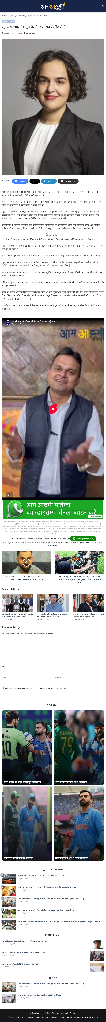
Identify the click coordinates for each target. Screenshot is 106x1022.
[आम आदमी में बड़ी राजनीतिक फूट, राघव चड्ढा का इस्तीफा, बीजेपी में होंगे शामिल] (53, 603)
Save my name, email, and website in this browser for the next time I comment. (36, 688)
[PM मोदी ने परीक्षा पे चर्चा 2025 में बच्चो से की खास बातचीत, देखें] (97, 956)
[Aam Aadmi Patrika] (53, 6)
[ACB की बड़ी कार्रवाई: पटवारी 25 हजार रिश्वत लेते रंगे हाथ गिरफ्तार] (9, 998)
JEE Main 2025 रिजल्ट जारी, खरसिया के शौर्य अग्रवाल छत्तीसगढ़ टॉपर (25, 941)
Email (5, 677)
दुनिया (11, 16)
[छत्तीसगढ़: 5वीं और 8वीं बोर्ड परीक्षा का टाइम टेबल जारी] (97, 967)
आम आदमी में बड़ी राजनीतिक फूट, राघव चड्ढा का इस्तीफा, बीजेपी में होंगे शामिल (52, 615)
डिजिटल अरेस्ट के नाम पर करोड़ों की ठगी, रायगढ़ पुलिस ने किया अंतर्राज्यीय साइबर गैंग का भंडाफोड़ (51, 898)
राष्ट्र (12, 21)
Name (5, 666)
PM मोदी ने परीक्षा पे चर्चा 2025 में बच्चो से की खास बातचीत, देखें (23, 952)
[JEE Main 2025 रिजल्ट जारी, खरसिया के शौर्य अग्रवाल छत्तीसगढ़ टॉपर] (97, 944)
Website (58, 677)
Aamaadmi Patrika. (68, 1013)
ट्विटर (49, 543)
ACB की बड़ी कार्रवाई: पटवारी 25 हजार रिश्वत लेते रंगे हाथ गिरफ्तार (40, 995)
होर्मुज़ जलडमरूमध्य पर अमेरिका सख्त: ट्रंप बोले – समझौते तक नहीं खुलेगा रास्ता (88, 615)
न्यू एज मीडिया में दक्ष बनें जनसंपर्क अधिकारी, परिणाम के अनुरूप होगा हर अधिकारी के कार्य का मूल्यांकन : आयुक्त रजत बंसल (59, 921)
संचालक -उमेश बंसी (14, 1017)
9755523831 (30, 1017)
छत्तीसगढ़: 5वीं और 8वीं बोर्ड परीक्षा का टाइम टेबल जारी (20, 964)
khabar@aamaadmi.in (44, 1017)
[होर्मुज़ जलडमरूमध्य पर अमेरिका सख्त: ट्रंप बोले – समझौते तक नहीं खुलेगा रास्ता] (88, 603)
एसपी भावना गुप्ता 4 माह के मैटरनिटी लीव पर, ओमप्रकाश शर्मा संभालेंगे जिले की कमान (46, 910)
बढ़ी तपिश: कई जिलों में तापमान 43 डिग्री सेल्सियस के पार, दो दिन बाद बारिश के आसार (47, 887)
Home (5, 16)
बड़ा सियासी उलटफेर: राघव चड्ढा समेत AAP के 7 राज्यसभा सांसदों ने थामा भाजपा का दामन (17, 615)
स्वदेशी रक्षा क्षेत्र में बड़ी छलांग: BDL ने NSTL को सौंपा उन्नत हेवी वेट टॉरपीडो (43, 875)
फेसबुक (34, 543)
